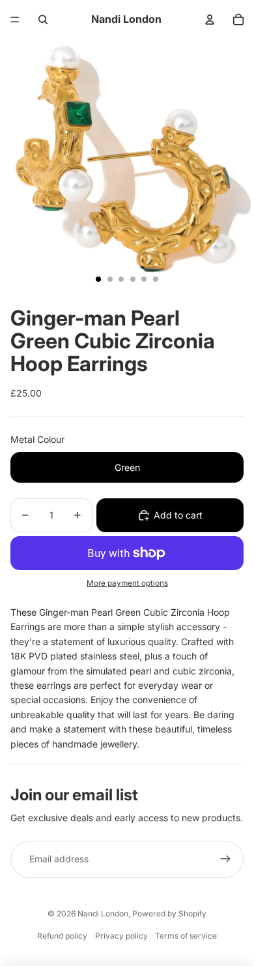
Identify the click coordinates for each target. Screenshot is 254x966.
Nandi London (103, 913)
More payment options (127, 583)
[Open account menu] (209, 19)
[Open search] (43, 19)
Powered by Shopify (169, 913)
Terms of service (186, 936)
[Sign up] (225, 859)
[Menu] (15, 20)
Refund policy (62, 936)
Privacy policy (121, 936)
